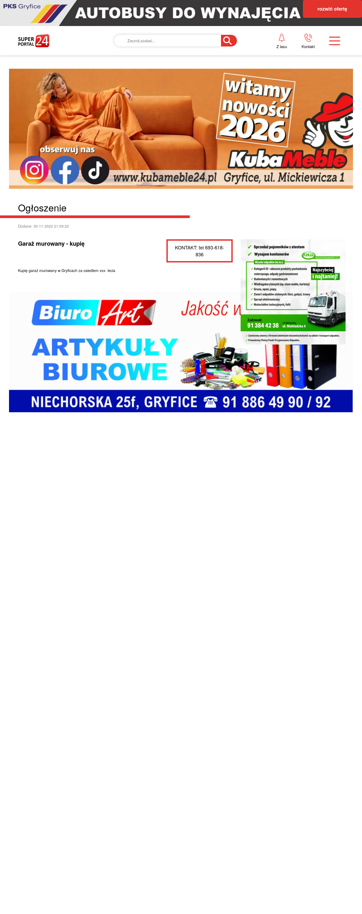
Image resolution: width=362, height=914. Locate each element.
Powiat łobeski (168, 78)
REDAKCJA (270, 78)
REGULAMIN (272, 96)
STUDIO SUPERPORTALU (177, 132)
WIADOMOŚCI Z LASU (173, 114)
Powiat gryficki (169, 59)
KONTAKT (268, 59)
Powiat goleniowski (176, 96)
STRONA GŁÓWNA (57, 59)
